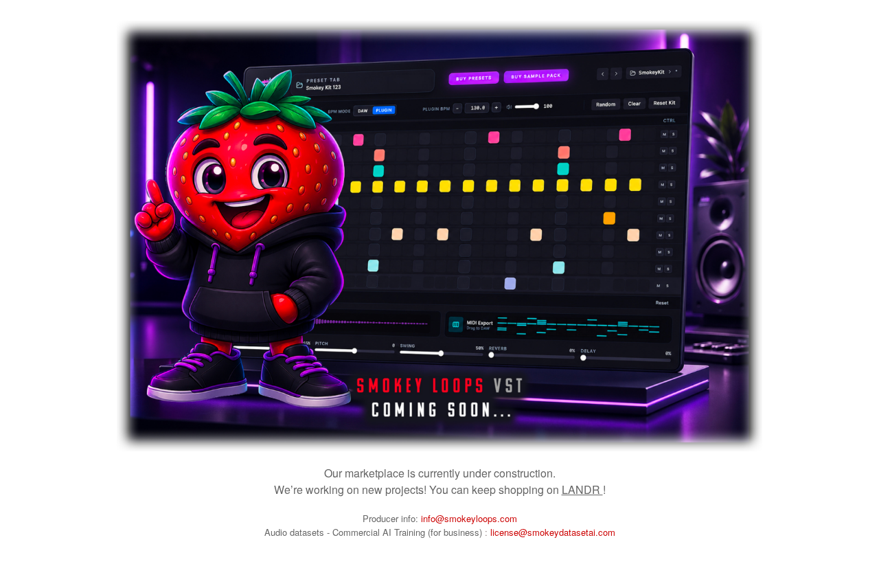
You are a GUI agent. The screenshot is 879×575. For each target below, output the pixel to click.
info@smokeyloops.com (469, 518)
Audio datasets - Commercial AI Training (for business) (374, 532)
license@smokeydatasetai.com (552, 532)
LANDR (582, 489)
